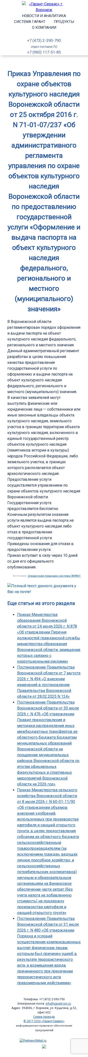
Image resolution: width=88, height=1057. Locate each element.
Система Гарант (29, 21)
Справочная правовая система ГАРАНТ (54, 575)
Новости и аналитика (44, 16)
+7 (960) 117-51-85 (44, 52)
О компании (44, 27)
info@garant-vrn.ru (58, 1003)
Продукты (64, 21)
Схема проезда (44, 1017)
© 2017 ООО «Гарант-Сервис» (44, 1021)
